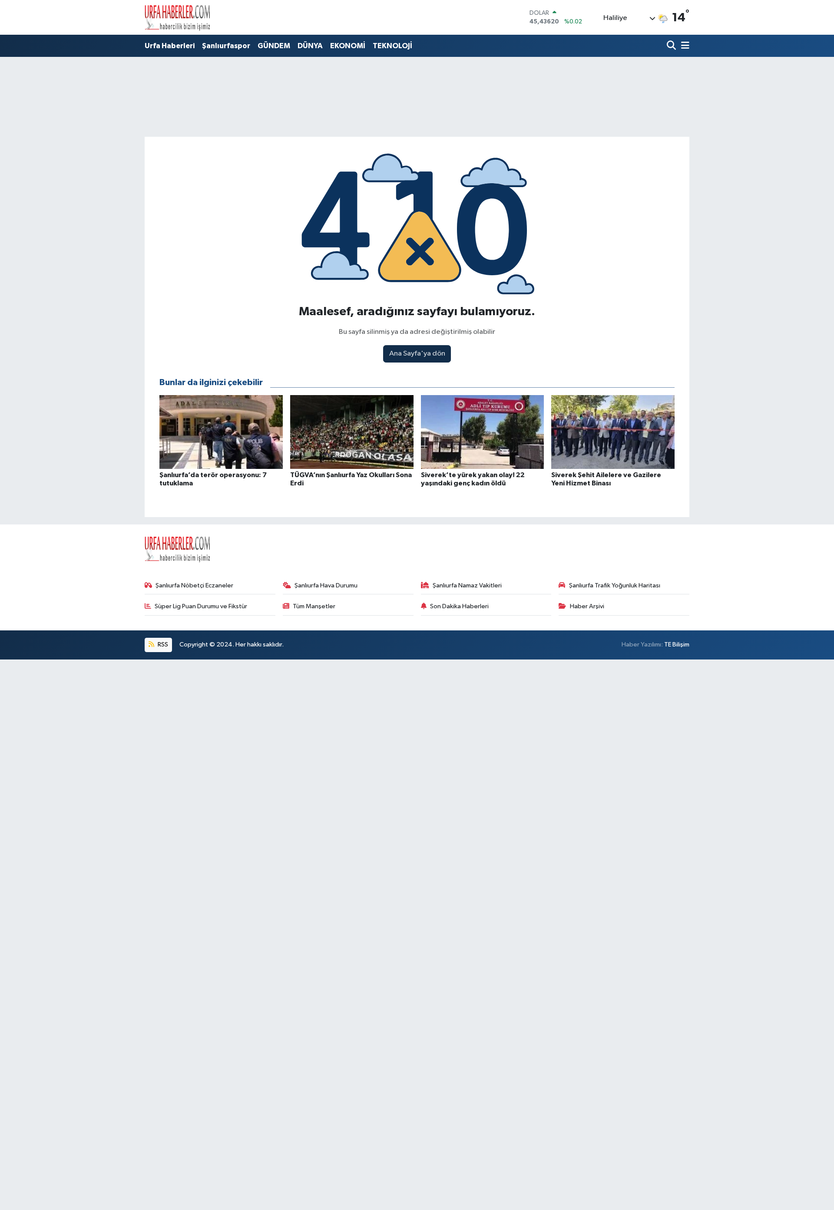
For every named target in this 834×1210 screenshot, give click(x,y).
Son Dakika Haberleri (459, 606)
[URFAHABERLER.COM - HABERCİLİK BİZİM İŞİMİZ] (177, 17)
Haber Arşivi (587, 606)
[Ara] (672, 46)
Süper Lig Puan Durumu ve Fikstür (201, 606)
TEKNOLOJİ (392, 45)
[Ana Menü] (684, 46)
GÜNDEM (274, 45)
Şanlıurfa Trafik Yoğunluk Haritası (614, 585)
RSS (162, 644)
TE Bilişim (676, 644)
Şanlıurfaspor (226, 45)
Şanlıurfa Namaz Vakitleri (467, 585)
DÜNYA (310, 45)
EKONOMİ (347, 45)
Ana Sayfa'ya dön (417, 353)
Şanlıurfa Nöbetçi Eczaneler (194, 585)
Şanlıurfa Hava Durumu (326, 585)
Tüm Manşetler (314, 606)
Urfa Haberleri (170, 45)
